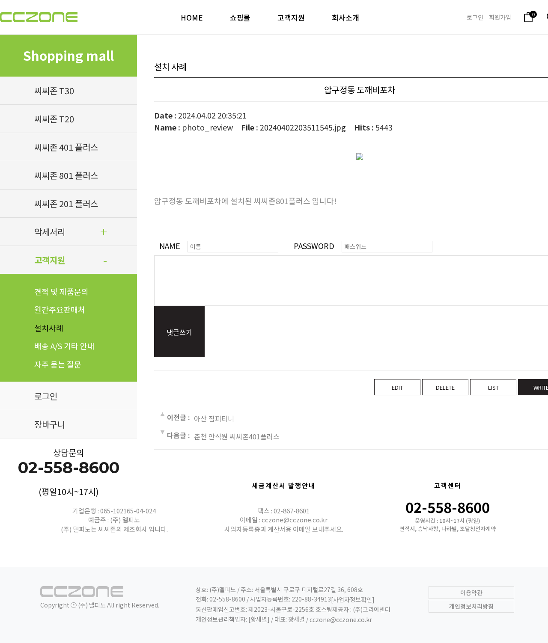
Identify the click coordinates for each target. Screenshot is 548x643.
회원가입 (500, 17)
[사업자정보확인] (353, 600)
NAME (169, 245)
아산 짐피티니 (214, 418)
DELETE (445, 387)
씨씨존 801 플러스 (66, 175)
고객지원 (291, 17)
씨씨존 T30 (54, 90)
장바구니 (49, 424)
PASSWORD (314, 245)
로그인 (475, 17)
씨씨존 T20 (54, 119)
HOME (192, 17)
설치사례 (48, 327)
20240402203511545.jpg (303, 127)
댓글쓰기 (179, 332)
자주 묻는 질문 (57, 364)
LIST (493, 387)
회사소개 (345, 17)
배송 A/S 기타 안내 (64, 345)
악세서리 (49, 231)
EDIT (397, 387)
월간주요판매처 (59, 309)
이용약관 (471, 592)
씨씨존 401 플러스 (66, 147)
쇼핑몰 (240, 17)
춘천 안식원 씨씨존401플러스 (237, 436)
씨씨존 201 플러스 (66, 203)
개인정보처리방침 (471, 606)
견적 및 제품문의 (61, 291)
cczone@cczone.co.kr (341, 619)
